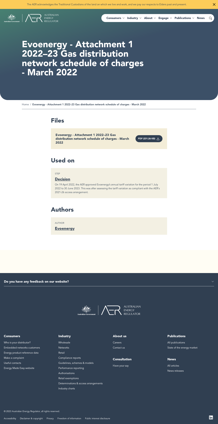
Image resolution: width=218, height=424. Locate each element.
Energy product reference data (21, 352)
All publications (176, 342)
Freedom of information (69, 418)
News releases (175, 370)
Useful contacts (12, 363)
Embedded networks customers (22, 347)
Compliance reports (69, 358)
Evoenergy (65, 228)
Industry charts (66, 388)
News (201, 18)
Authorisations (66, 373)
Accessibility (10, 418)
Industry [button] (132, 18)
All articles (173, 365)
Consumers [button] (113, 18)
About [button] (148, 18)
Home (25, 104)
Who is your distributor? (17, 342)
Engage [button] (163, 18)
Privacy (50, 418)
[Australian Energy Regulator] (31, 18)
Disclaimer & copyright (31, 418)
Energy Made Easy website (19, 368)
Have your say (121, 365)
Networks (63, 347)
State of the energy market (182, 347)
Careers (117, 342)
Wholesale (64, 342)
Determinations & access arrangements (80, 383)
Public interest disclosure (97, 418)
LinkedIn (211, 417)
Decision (62, 179)
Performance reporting (71, 368)
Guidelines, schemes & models (76, 363)
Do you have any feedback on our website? (36, 281)
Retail (61, 352)
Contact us (119, 347)
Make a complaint (14, 358)
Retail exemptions (68, 378)
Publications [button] (183, 18)
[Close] (214, 4)
